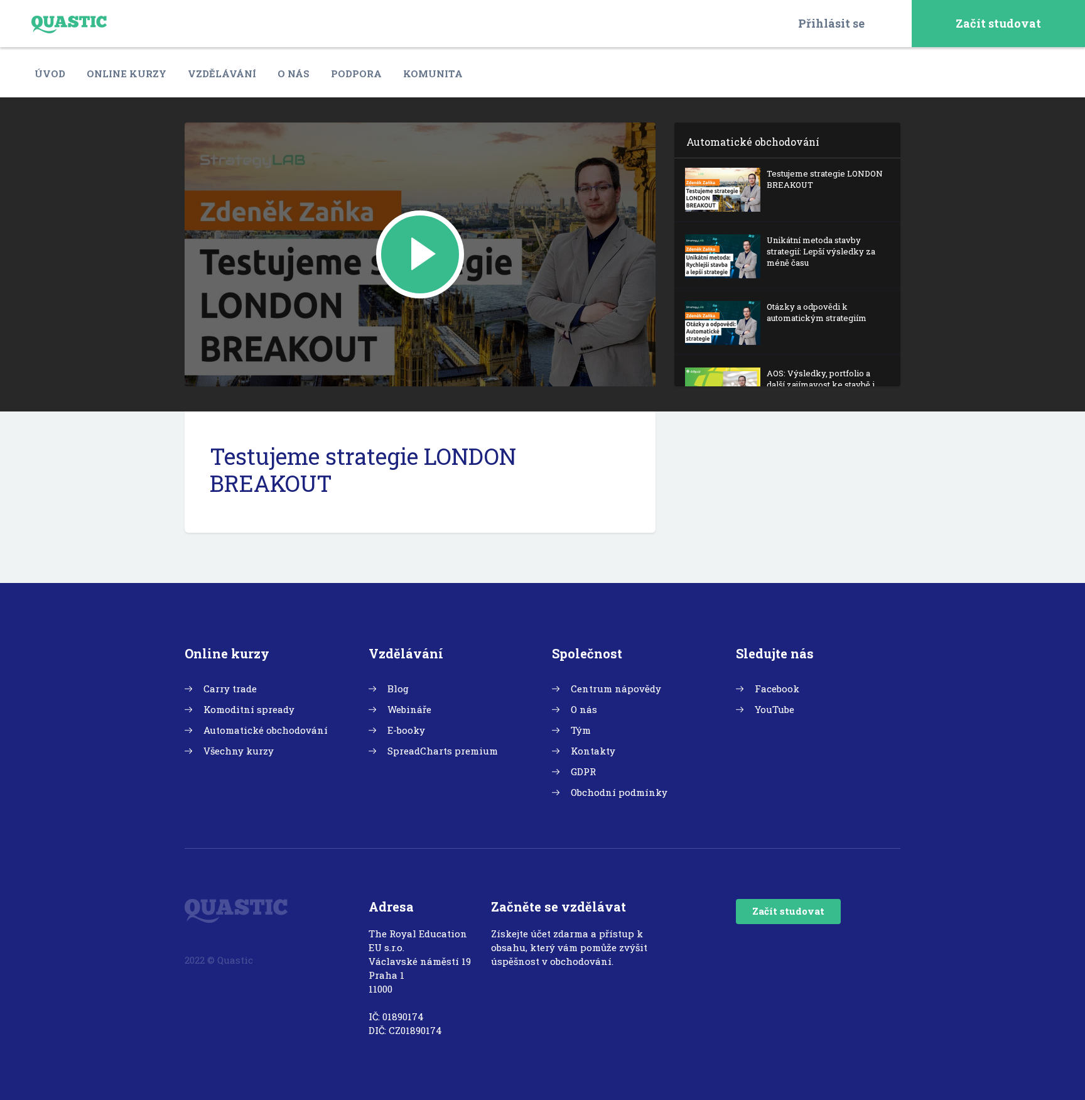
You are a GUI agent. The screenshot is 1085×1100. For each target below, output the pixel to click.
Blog (398, 688)
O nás (294, 73)
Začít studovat (998, 23)
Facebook (777, 688)
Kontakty (593, 750)
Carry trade (230, 688)
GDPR (583, 771)
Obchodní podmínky (619, 792)
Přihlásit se (831, 23)
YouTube (774, 709)
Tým (581, 730)
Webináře (409, 709)
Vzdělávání (222, 73)
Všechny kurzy (238, 750)
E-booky (406, 730)
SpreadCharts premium (442, 750)
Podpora (356, 73)
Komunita (433, 73)
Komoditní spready (248, 709)
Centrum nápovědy (616, 688)
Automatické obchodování (265, 730)
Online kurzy (126, 73)
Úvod (50, 73)
